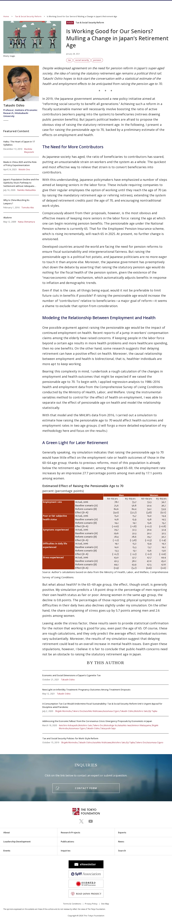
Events (6, 850)
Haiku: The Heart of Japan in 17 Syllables (21, 147)
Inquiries (66, 850)
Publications (67, 841)
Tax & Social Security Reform (28, 16)
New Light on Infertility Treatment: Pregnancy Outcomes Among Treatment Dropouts (105, 692)
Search (122, 850)
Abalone (21, 218)
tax (69, 60)
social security (82, 60)
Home (6, 16)
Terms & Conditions (72, 903)
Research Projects (70, 832)
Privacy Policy (91, 903)
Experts (122, 832)
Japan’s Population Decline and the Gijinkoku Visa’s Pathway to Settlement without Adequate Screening (21, 185)
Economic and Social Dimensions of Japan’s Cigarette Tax (105, 677)
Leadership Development (17, 841)
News (121, 841)
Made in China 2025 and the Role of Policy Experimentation (21, 165)
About (6, 832)
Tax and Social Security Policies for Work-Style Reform (105, 739)
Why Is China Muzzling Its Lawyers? (21, 203)
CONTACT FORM (86, 788)
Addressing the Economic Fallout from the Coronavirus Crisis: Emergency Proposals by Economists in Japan (105, 724)
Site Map (105, 903)
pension (97, 60)
